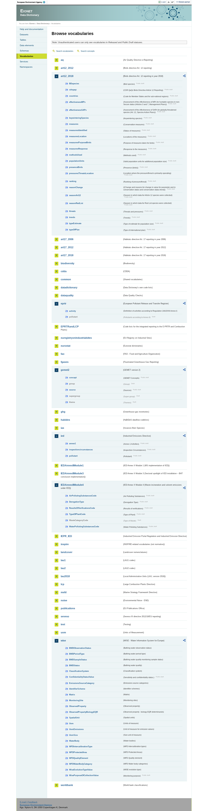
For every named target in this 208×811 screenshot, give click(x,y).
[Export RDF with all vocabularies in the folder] (184, 76)
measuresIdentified (78, 130)
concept (73, 377)
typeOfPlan (74, 230)
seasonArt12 (75, 195)
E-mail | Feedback (28, 802)
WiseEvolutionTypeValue (80, 770)
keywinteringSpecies (79, 118)
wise (63, 640)
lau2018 (65, 576)
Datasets (24, 34)
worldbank (67, 785)
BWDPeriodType (76, 654)
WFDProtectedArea (78, 752)
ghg (63, 411)
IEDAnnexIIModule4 (72, 485)
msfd (64, 592)
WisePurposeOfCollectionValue (84, 775)
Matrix (72, 694)
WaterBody (74, 741)
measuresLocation (77, 136)
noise (64, 600)
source (72, 390)
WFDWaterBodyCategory (80, 764)
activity (72, 311)
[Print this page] (169, 2)
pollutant (73, 456)
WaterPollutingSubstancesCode (84, 526)
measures (73, 124)
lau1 (63, 560)
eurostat (65, 346)
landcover (66, 552)
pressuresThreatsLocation (81, 173)
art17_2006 (67, 239)
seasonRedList (76, 203)
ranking (72, 181)
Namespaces (26, 67)
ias (62, 428)
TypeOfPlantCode (77, 514)
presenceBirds (76, 167)
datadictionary (69, 287)
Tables (23, 40)
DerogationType (76, 502)
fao (62, 354)
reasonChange (76, 187)
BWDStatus (74, 665)
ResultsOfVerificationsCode (82, 508)
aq (62, 60)
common (66, 279)
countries (73, 96)
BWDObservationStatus (80, 648)
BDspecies (74, 83)
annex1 (72, 443)
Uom (71, 723)
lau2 (63, 568)
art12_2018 (67, 76)
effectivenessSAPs (77, 110)
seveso (65, 616)
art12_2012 (67, 68)
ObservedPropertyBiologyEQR (83, 712)
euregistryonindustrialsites (76, 338)
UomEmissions (76, 729)
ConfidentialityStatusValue (81, 677)
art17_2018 (67, 255)
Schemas (24, 50)
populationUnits (76, 161)
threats (72, 211)
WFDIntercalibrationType (80, 746)
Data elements (27, 45)
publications (68, 608)
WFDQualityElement (78, 758)
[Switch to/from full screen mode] (173, 2)
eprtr (63, 303)
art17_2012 (67, 247)
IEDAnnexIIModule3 (72, 473)
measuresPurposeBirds (80, 142)
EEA (32, 2)
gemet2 (65, 370)
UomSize (73, 735)
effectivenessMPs (77, 102)
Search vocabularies (64, 51)
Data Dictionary (43, 23)
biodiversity (67, 263)
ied (62, 436)
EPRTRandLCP (70, 326)
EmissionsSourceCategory (81, 683)
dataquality (67, 295)
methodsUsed (75, 155)
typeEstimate (75, 223)
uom (63, 632)
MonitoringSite (76, 700)
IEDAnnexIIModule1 (72, 465)
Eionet (32, 23)
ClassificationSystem (79, 671)
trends (72, 217)
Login (163, 2)
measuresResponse (78, 149)
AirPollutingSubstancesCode (82, 496)
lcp (62, 584)
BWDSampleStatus (78, 660)
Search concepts (88, 51)
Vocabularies (26, 56)
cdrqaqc (73, 90)
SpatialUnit (74, 718)
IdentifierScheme (77, 689)
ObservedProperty (77, 706)
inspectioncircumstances (81, 449)
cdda (64, 271)
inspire (65, 544)
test (63, 624)
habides (65, 420)
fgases (65, 362)
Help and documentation (31, 29)
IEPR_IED (66, 536)
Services (24, 61)
